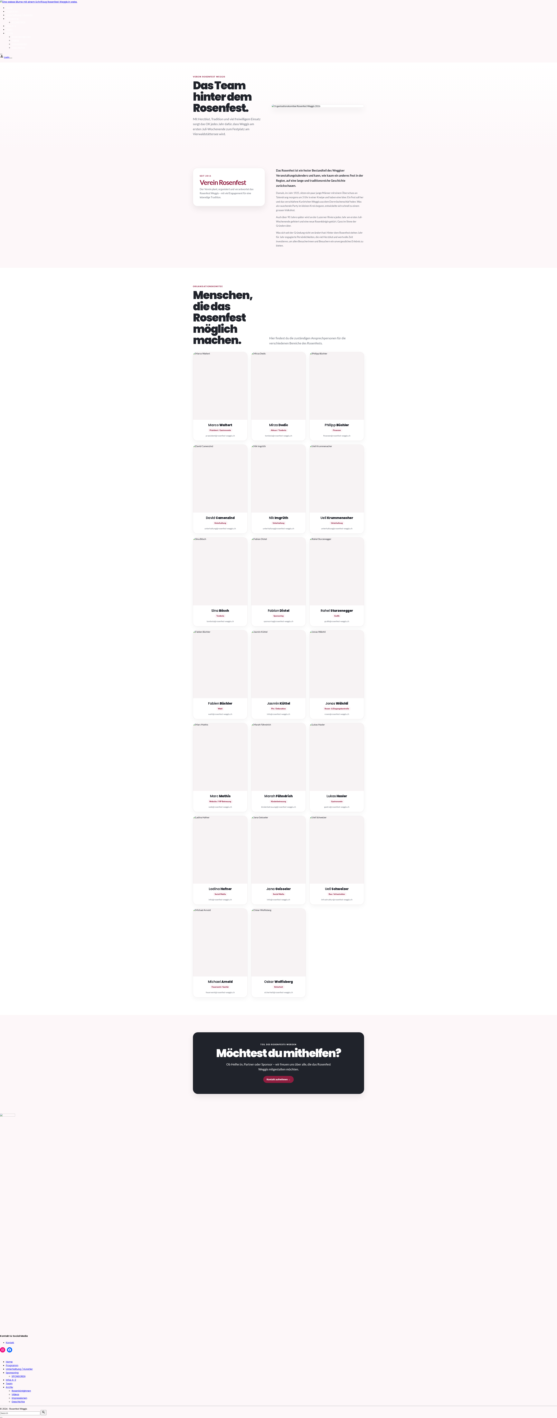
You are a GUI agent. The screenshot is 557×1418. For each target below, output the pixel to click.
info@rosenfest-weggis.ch (278, 714)
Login (7, 57)
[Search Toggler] (1, 1417)
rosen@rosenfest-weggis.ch (336, 714)
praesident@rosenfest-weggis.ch (220, 435)
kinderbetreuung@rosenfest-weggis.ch (278, 807)
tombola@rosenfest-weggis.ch (278, 435)
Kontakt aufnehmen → (278, 1079)
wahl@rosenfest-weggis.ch (220, 714)
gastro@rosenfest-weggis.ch (336, 807)
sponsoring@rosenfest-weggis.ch (278, 621)
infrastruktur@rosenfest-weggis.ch (336, 899)
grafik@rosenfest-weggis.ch (336, 621)
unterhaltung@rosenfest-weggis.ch (220, 528)
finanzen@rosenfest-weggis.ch (336, 435)
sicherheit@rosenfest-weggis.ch (278, 992)
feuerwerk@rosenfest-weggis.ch (220, 992)
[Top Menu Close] (1, 54)
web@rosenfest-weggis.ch (220, 807)
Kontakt (10, 1342)
